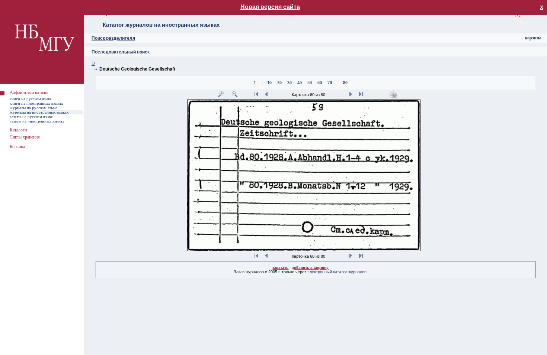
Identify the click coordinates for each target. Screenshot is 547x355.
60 (319, 82)
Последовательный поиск (121, 52)
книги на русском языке (31, 99)
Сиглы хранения (25, 137)
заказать (280, 267)
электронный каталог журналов (337, 272)
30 (289, 82)
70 (329, 82)
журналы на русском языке (33, 107)
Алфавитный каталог (29, 92)
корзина (533, 37)
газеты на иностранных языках (37, 121)
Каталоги (18, 130)
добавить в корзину (310, 267)
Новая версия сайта (270, 7)
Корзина (17, 146)
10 (269, 82)
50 (309, 82)
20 (279, 82)
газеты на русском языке (31, 116)
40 (299, 82)
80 (345, 82)
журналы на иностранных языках (39, 112)
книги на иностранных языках (36, 103)
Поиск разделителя (113, 38)
